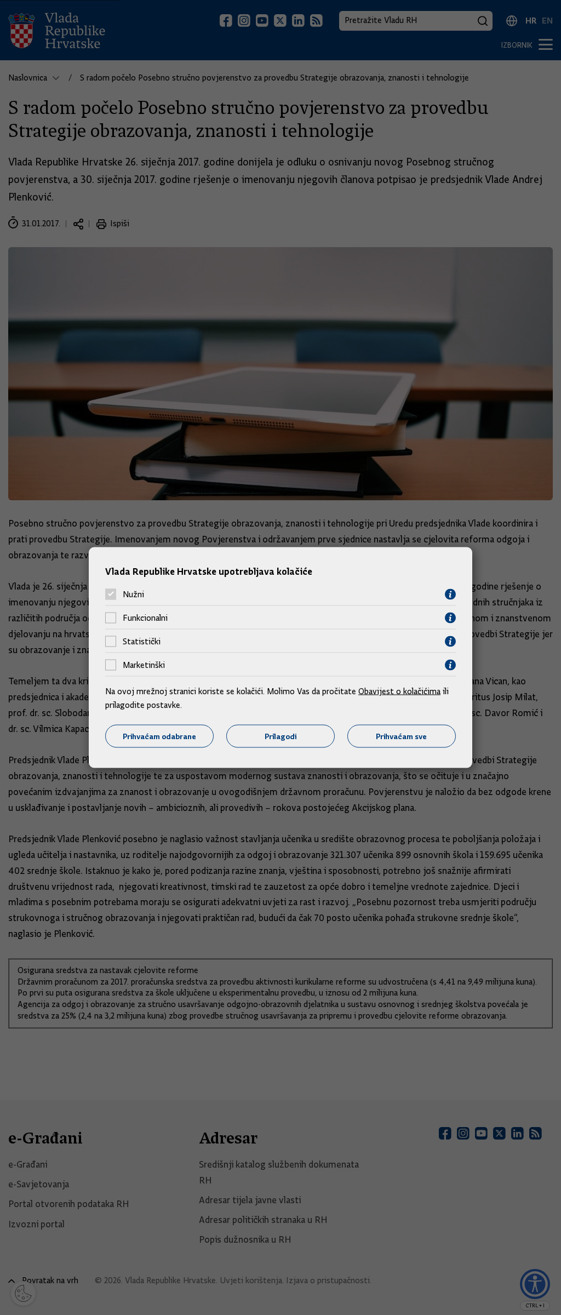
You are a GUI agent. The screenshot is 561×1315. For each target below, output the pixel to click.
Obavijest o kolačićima (399, 691)
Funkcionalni (145, 618)
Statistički (142, 642)
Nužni (133, 594)
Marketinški (144, 665)
